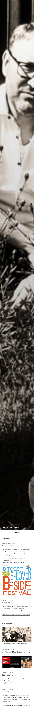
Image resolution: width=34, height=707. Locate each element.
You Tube (5, 691)
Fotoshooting (7, 623)
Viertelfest (6, 603)
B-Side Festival (8, 546)
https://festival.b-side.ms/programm (13, 562)
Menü (17, 532)
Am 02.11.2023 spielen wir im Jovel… (16, 652)
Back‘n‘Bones (11, 528)
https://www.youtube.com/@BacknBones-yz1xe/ (16, 705)
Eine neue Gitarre (9, 675)
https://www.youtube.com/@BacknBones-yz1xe (16, 615)
